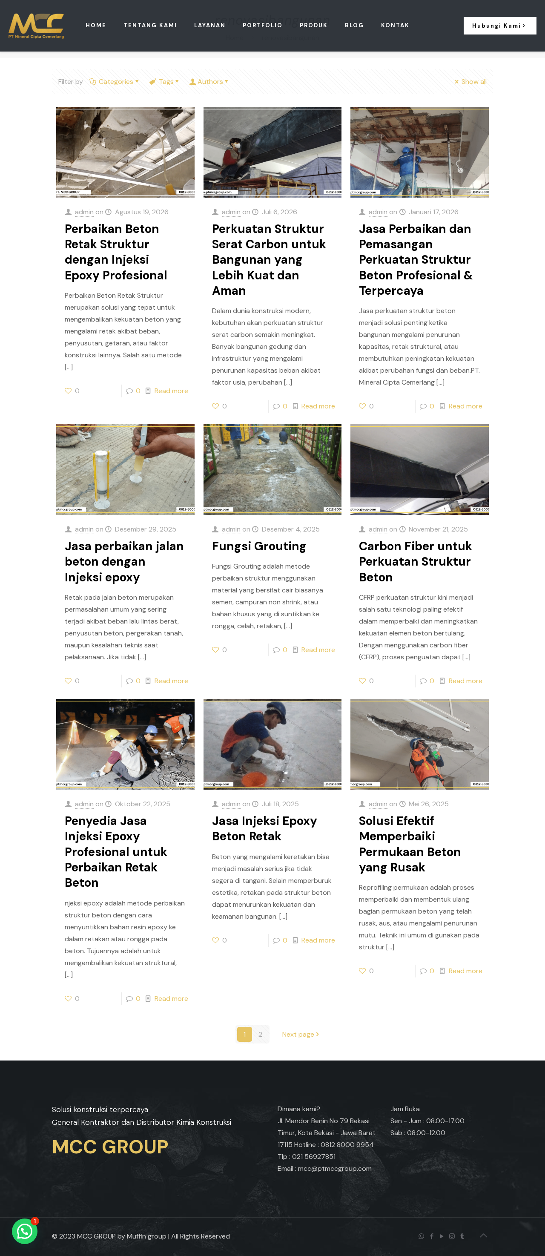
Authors (210, 81)
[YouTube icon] (442, 1236)
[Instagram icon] (452, 1236)
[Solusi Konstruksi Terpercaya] (36, 25)
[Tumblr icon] (463, 1236)
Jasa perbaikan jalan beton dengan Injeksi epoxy (124, 561)
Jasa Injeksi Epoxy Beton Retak (264, 828)
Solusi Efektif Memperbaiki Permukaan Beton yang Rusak (410, 844)
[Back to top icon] (484, 1236)
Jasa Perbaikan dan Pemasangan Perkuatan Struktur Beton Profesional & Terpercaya (416, 260)
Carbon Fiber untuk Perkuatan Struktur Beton (415, 561)
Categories (116, 81)
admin (84, 211)
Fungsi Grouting (259, 546)
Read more (171, 390)
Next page (298, 1034)
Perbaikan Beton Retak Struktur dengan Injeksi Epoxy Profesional (116, 252)
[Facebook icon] (432, 1236)
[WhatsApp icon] (422, 1236)
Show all (474, 81)
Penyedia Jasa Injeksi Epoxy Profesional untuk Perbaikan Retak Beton (116, 852)
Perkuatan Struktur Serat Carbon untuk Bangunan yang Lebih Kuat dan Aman (269, 260)
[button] (24, 1231)
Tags (166, 81)
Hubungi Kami (496, 25)
